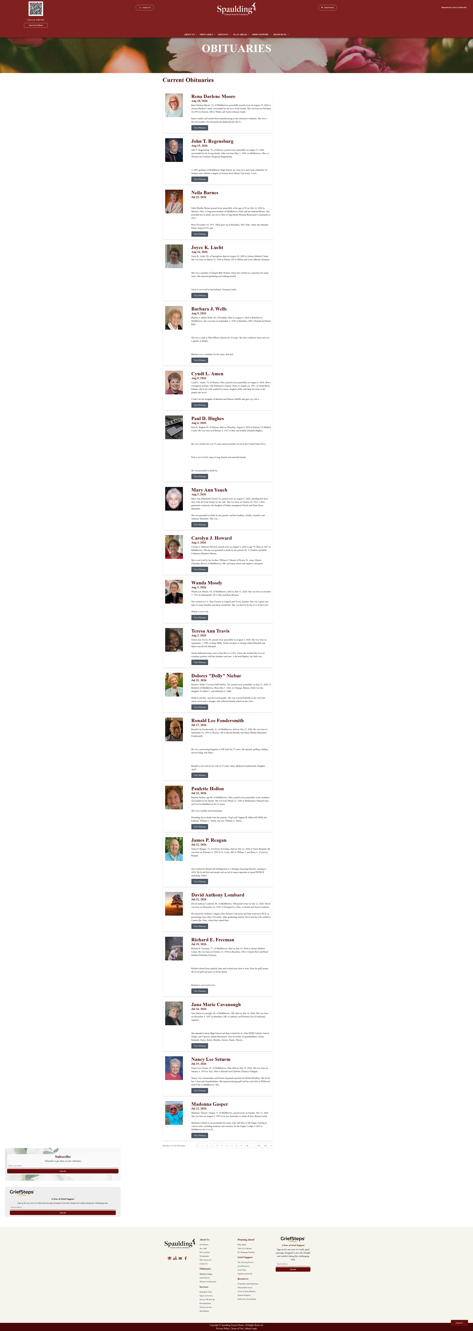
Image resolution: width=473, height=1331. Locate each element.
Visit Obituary (199, 127)
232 (265, 1146)
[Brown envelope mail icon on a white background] (180, 1258)
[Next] (271, 1145)
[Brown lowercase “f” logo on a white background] (186, 1258)
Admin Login (251, 1328)
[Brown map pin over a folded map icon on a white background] (175, 1258)
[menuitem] (190, 34)
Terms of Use (237, 1328)
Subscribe (63, 1171)
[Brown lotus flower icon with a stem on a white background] (169, 1258)
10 (247, 1146)
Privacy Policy (222, 1328)
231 (259, 1146)
